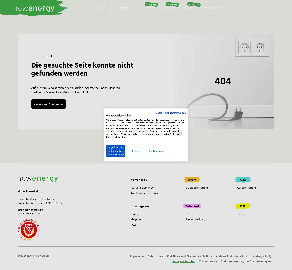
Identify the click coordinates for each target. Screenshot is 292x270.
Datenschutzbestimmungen (171, 112)
